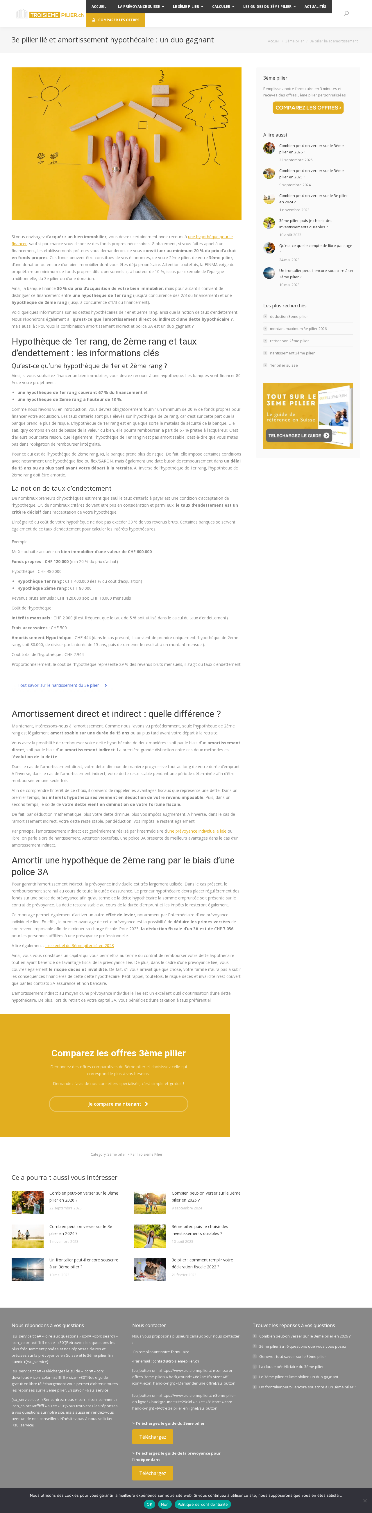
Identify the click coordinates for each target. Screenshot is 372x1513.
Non (165, 1504)
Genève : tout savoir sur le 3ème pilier (292, 1356)
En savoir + (77, 1390)
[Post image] (28, 1202)
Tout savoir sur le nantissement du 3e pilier (58, 685)
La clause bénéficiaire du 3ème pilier (291, 1366)
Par (146, 1154)
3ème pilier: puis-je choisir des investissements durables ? (200, 1230)
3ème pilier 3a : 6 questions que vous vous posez (302, 1346)
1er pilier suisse (284, 365)
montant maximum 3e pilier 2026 (298, 328)
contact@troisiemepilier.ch (176, 1361)
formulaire (180, 1351)
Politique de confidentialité (203, 1504)
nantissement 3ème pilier (292, 353)
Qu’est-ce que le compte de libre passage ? (315, 248)
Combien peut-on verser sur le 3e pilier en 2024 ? (80, 1230)
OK (149, 1504)
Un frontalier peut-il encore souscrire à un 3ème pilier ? (83, 1263)
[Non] (365, 1500)
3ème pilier (117, 1154)
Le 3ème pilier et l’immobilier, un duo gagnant (298, 1376)
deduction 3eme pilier (289, 316)
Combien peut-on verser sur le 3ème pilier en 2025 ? (206, 1196)
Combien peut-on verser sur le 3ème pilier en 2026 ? (83, 1196)
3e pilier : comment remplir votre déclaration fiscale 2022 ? (202, 1263)
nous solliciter (100, 1418)
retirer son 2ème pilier (289, 340)
